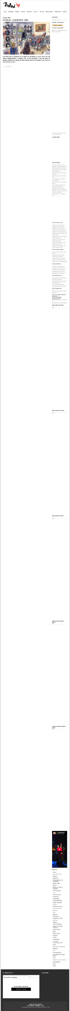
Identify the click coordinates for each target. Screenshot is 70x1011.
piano (55, 948)
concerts (56, 898)
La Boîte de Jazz (59, 222)
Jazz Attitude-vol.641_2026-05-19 (58, 273)
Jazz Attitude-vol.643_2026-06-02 (58, 269)
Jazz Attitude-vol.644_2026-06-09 (58, 268)
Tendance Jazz (58, 288)
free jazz (55, 910)
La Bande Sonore (59, 249)
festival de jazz (58, 906)
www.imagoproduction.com (41, 1007)
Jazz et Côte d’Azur (57, 926)
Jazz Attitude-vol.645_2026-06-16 (58, 266)
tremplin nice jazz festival (59, 959)
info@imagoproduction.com (28, 1007)
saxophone (57, 952)
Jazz (55, 922)
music (55, 937)
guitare (55, 914)
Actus (5, 11)
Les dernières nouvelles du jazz (57, 298)
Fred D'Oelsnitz (57, 908)
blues (55, 885)
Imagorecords (58, 918)
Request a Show (21, 989)
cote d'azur (57, 902)
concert (56, 896)
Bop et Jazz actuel (58, 888)
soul (54, 958)
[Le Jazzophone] (10, 5)
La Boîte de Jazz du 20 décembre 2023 (59, 231)
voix (54, 966)
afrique (55, 872)
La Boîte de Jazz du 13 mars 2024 (58, 228)
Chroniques (10, 11)
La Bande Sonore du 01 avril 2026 (58, 258)
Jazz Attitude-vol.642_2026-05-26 (58, 271)
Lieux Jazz (42, 11)
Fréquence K (58, 264)
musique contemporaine (58, 942)
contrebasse (57, 900)
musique (56, 939)
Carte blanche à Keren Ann (57, 279)
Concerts (17, 11)
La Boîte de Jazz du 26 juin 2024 (58, 225)
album (55, 876)
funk (54, 912)
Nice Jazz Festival (59, 946)
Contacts (65, 11)
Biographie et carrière (58, 880)
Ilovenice (56, 916)
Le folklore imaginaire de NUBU (58, 284)
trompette (56, 962)
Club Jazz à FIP (58, 275)
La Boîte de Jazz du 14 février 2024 (58, 230)
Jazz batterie (57, 924)
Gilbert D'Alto (8, 66)
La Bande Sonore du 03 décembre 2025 (59, 261)
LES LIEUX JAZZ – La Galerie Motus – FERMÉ (15, 20)
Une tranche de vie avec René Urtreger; (59, 302)
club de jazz (57, 894)
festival (54, 904)
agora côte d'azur (57, 874)
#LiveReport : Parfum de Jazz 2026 (58, 165)
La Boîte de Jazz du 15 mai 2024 (58, 226)
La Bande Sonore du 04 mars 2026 (58, 259)
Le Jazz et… (35, 11)
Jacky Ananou (45, 60)
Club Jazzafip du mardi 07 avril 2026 (59, 286)
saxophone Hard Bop (59, 955)
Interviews (29, 11)
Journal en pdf (58, 11)
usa (54, 964)
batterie (55, 878)
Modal (55, 935)
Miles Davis (56, 933)
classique (54, 892)
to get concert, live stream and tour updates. (16, 975)
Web (49, 1007)
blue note (56, 883)
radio (54, 950)
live (54, 931)
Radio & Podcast (49, 11)
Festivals (23, 11)
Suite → (15, 62)
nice (54, 944)
